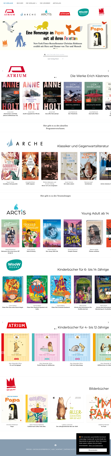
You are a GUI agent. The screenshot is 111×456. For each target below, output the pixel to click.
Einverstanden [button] (93, 450)
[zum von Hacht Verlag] (101, 12)
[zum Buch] (55, 35)
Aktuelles (57, 3)
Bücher (20, 3)
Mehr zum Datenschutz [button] (96, 445)
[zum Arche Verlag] (55, 141)
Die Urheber (45, 3)
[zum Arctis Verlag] (46, 12)
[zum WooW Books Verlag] (83, 12)
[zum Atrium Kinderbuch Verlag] (65, 12)
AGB (52, 449)
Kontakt (59, 449)
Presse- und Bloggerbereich (38, 449)
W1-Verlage (8, 3)
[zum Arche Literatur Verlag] (28, 12)
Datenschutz (69, 449)
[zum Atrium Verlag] (9, 12)
